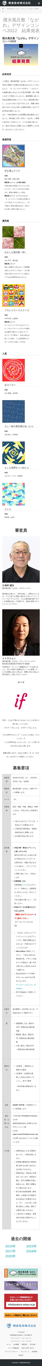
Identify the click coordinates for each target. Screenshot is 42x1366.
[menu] (39, 3)
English (21, 1355)
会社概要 (16, 1344)
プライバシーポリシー (11, 1351)
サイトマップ (25, 1351)
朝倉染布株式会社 (25, 1362)
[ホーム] (3, 8)
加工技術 (32, 1344)
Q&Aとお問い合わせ (28, 1348)
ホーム (9, 1344)
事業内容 (24, 1344)
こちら (25, 885)
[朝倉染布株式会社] (16, 3)
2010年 (10, 1246)
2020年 (10, 1256)
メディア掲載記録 (13, 1348)
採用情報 (34, 1351)
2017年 (10, 1251)
